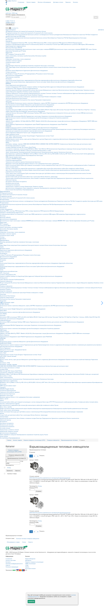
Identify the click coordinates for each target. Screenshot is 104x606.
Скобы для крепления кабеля (22, 176)
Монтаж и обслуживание (44, 2)
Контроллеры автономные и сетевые (15, 145)
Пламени (40, 95)
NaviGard (8, 139)
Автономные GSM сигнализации (25, 113)
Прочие (82, 168)
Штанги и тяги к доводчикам (37, 163)
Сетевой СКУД (9, 147)
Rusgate (19, 158)
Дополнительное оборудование (14, 49)
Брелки (41, 132)
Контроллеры (65, 67)
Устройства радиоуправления (14, 160)
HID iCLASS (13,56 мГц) (58, 154)
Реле (21, 98)
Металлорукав (69, 173)
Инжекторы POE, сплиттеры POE (27, 43)
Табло (15, 88)
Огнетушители (24, 100)
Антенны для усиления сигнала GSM (73, 113)
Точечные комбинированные (64, 93)
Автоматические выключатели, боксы (24, 178)
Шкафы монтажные (23, 170)
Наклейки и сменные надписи (14, 60)
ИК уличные (32, 90)
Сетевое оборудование (12, 43)
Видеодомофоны (10, 65)
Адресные (75, 93)
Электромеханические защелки (49, 152)
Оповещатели (9, 88)
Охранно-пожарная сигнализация (34, 562)
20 (34, 456)
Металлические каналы (79, 173)
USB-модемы (81, 44)
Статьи (24, 542)
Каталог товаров (31, 2)
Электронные (62, 152)
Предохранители (60, 178)
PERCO (38, 144)
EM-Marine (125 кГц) (28, 154)
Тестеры (8, 64)
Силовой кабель (14, 167)
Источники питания (5, 428)
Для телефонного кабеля (73, 168)
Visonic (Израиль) (10, 124)
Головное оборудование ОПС (14, 87)
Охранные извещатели (12, 90)
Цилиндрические (19, 38)
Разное (69, 188)
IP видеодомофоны (30, 74)
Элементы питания (38, 186)
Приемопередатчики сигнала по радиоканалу (68, 129)
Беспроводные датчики (33, 118)
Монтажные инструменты (20, 181)
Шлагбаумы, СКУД (5, 363)
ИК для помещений (23, 90)
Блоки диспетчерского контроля (44, 67)
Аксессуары (83, 38)
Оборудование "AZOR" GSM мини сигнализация (77, 333)
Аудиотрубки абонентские (75, 80)
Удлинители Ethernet (67, 43)
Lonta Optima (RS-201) (44, 109)
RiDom (7, 142)
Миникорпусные (67, 34)
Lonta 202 (34, 109)
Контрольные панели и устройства (19, 127)
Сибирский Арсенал (61, 87)
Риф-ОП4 (18, 111)
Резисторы (53, 178)
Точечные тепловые (51, 93)
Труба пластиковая (30, 173)
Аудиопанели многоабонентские (18, 85)
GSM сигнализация (30, 563)
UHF (66, 154)
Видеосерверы (10, 57)
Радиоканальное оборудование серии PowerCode (53, 124)
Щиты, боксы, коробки (11, 170)
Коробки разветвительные (74, 408)
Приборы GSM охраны (40, 113)
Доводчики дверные (24, 163)
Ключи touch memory (82, 154)
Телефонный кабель (83, 402)
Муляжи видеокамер (74, 220)
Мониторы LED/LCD (17, 47)
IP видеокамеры (10, 38)
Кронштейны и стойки (45, 150)
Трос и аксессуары (35, 176)
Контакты (75, 2)
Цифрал (8, 82)
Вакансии (68, 2)
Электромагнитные (36, 152)
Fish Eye (88, 34)
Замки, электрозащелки (12, 152)
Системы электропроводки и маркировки (72, 412)
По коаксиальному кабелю (36, 44)
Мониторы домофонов (21, 65)
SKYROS (51, 144)
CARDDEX (42, 144)
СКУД (26, 565)
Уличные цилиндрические (56, 34)
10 (31, 456)
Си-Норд (40, 87)
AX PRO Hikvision (10, 103)
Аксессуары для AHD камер (17, 36)
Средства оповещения (12, 96)
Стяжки (12, 176)
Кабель (8, 165)
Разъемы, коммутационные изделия (15, 168)
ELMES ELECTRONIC (11, 129)
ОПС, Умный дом (4, 273)
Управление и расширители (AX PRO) (61, 103)
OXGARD (14, 158)
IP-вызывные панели (41, 74)
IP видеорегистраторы (12, 33)
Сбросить (17, 470)
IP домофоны (9, 74)
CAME (24, 144)
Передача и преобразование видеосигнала (17, 44)
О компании (21, 2)
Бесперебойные (18, 189)
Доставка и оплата (58, 2)
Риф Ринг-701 (74, 109)
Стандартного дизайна (81, 201)
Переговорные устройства (13, 77)
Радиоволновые (79, 90)
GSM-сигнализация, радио (7, 302)
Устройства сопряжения (34, 65)
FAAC (47, 144)
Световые (24, 88)
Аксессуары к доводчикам (52, 163)
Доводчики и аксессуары (12, 163)
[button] (102, 303)
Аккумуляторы (28, 186)
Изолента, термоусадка (51, 176)
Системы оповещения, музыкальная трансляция (31, 96)
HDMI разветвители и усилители (69, 44)
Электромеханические (25, 152)
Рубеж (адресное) (51, 87)
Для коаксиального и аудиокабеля (34, 168)
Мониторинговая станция (54, 121)
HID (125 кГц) (48, 154)
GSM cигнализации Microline (18, 116)
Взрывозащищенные (74, 38)
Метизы (43, 176)
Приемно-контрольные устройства (86, 139)
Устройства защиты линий (13, 62)
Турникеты (8, 158)
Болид (44, 87)
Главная (9, 440)
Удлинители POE (56, 43)
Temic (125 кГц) (72, 154)
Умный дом (9, 98)
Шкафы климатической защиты (36, 170)
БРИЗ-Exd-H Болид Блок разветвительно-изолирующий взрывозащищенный (49, 512)
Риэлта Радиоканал (11, 132)
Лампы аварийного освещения (31, 188)
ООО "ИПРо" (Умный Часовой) (14, 137)
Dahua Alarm (9, 106)
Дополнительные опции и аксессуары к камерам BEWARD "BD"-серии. (73, 49)
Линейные (34, 95)
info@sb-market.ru (10, 22)
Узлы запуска (31, 100)
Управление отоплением (48, 116)
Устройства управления (62, 118)
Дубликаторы (91, 154)
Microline (8, 116)
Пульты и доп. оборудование (31, 132)
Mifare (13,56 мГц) (39, 154)
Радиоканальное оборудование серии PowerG (27, 124)
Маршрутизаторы (77, 43)
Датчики (33, 106)
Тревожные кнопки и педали (72, 283)
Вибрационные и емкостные (50, 90)
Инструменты (9, 181)
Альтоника (8, 109)
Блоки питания (58, 67)
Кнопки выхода (77, 149)
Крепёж (8, 176)
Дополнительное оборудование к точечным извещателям (82, 287)
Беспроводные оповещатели (47, 118)
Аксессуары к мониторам (47, 65)
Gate (15, 147)
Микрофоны (9, 41)
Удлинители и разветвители (73, 178)
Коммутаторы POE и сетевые (44, 43)
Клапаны (25, 98)
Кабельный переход (11, 180)
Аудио (10, 67)
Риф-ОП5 (12, 111)
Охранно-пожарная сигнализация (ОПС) (34, 440)
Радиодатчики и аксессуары (33, 116)
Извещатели (19, 132)
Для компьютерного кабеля (58, 168)
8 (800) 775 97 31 (12, 1)
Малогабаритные (52, 38)
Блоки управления (31, 67)
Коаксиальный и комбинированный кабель (76, 165)
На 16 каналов (36, 33)
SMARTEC (56, 144)
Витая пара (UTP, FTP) (58, 165)
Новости (30, 542)
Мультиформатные (31, 155)
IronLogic (18, 147)
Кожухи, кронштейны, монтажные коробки (17, 56)
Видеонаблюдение (11, 29)
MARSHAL (8, 83)
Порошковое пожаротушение (43, 100)
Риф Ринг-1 (87, 109)
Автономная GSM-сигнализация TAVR (21, 109)
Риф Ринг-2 (81, 109)
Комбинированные (33, 88)
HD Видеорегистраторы (12, 31)
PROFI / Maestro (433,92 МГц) (40, 121)
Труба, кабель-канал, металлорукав (15, 173)
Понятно (31, 601)
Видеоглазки (9, 52)
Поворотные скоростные (78, 34)
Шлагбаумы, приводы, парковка (14, 144)
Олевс (7, 85)
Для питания (47, 168)
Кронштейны (31, 56)
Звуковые (19, 88)
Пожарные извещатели (12, 93)
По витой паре (56, 44)
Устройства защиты (61, 188)
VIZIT (7, 67)
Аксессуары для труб (41, 173)
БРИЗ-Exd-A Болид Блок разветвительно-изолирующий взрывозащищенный (49, 478)
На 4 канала (22, 31)
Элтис (7, 80)
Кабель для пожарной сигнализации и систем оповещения (36, 165)
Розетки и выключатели (87, 178)
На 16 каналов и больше (39, 31)
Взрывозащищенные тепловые (37, 93)
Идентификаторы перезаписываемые (16, 155)
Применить (10, 470)
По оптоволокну (48, 44)
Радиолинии (15, 140)
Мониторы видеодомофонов (43, 80)
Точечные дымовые (23, 93)
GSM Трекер (9, 119)
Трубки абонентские (52, 82)
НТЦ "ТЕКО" (9, 136)
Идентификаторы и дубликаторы (14, 154)
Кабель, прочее (4, 398)
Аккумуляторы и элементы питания (15, 186)
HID (48, 149)
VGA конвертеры (89, 44)
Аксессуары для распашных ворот (82, 144)
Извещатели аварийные (16, 91)
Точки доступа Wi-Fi (19, 54)
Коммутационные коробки (78, 170)
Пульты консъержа (41, 82)
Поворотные (60, 38)
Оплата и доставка (11, 560)
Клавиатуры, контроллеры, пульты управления (18, 59)
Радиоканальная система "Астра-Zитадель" (24, 136)
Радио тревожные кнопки (12, 134)
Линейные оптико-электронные (31, 91)
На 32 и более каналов (46, 33)
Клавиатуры (9, 140)
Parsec (34, 147)
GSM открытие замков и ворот (14, 157)
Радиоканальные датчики (48, 129)
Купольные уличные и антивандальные (38, 34)
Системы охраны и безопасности (15, 15)
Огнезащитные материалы (13, 185)
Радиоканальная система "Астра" (45, 136)
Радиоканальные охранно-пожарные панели (29, 129)
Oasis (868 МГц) (27, 121)
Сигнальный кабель (15, 165)
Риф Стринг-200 (54, 109)
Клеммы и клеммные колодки (42, 178)
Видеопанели (19, 70)
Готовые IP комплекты (19, 74)
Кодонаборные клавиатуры (65, 149)
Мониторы (8, 47)
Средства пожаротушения (13, 100)
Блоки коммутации (21, 67)
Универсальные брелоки (66, 144)
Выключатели (15, 98)
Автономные (81, 93)
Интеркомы (9, 78)
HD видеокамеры (10, 34)
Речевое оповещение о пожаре (53, 96)
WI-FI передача (10, 54)
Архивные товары (12, 473)
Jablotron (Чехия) (10, 121)
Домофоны (3, 238)
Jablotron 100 (18, 121)
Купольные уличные (42, 38)
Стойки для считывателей (32, 150)
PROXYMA (8, 126)
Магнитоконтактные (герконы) (66, 90)
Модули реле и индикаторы (52, 139)
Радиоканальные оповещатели (55, 113)
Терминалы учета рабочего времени (15, 162)
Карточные (38, 162)
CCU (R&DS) (9, 108)
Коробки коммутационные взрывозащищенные (58, 170)
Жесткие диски (10, 39)
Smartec (23, 158)
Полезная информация (12, 567)
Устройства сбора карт (87, 149)
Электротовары (10, 178)
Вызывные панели (10, 70)
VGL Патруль (25, 147)
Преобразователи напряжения (48, 188)
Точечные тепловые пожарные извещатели (27, 538)
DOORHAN (32, 144)
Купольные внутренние (21, 34)
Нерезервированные (28, 189)
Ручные (30, 95)
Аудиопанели (26, 70)
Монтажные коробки (40, 56)
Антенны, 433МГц (84, 317)
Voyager (22, 105)
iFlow (7, 118)
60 (37, 456)
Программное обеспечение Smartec (15, 150)
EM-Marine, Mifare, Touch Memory (37, 149)
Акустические (39, 90)
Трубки (7, 69)
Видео (14, 67)
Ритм (7, 105)
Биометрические (53, 149)
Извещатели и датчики (31, 105)
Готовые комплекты (11, 72)
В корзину (38, 491)
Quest (30, 147)
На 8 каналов (28, 31)
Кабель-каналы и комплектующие (56, 173)
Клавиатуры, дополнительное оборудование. (33, 111)
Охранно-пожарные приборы (29, 87)
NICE (28, 144)
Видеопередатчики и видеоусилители (16, 46)
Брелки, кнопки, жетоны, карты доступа (21, 139)
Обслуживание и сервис (13, 542)
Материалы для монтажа (12, 183)
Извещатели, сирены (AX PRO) (42, 103)
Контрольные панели (14, 105)
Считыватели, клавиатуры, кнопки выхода (17, 149)
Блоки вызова (12, 80)
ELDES (7, 127)
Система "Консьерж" (64, 109)
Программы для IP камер (19, 51)
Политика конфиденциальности (14, 563)
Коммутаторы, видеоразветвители (26, 80)
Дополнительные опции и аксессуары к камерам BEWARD (38, 49)
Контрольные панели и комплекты (24, 103)
